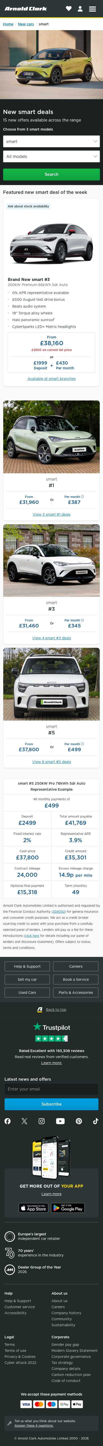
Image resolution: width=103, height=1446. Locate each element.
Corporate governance (71, 1357)
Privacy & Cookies (20, 1357)
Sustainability (63, 1325)
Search (51, 174)
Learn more (52, 1194)
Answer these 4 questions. (34, 1425)
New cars (26, 24)
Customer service (19, 1307)
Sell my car (27, 979)
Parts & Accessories (76, 993)
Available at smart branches (52, 379)
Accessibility (15, 1313)
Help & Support (27, 966)
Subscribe (52, 1104)
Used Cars (27, 993)
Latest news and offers (27, 1079)
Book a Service (76, 979)
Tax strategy (62, 1363)
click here (32, 936)
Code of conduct (66, 1381)
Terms (9, 1345)
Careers (75, 966)
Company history (66, 1313)
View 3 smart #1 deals (51, 514)
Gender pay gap (65, 1345)
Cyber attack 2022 (20, 1363)
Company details (66, 1369)
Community (62, 1319)
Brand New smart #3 (38, 282)
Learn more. (51, 1063)
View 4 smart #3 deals (51, 638)
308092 (59, 911)
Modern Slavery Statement (75, 1351)
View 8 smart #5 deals (51, 762)
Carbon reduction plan (71, 1375)
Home (8, 24)
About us (60, 1301)
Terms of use (15, 1351)
